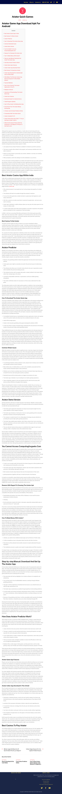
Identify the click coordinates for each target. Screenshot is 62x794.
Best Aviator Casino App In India (11, 33)
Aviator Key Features (9, 96)
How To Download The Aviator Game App (13, 41)
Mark (19, 20)
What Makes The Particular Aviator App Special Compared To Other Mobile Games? (13, 78)
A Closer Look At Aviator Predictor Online (13, 110)
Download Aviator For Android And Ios (12, 99)
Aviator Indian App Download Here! (12, 67)
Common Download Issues (10, 43)
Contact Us (38, 2)
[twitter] (51, 2)
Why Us (31, 2)
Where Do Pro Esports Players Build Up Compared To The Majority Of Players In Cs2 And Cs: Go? (13, 124)
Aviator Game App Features (10, 65)
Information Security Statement (46, 784)
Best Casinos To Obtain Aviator (11, 36)
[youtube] (57, 2)
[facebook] (54, 2)
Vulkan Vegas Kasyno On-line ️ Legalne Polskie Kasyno (33, 749)
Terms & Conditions (46, 779)
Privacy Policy (46, 781)
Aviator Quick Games (22, 16)
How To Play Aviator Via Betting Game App (14, 104)
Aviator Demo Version (9, 46)
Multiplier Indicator (8, 89)
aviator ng (24, 20)
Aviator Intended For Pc (9, 116)
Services (26, 2)
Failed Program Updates (9, 101)
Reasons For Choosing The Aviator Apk (13, 53)
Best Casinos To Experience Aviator (12, 70)
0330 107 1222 (45, 2)
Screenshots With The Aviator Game (12, 113)
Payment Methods (8, 82)
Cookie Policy (46, 782)
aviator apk (11, 186)
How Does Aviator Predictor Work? (12, 62)
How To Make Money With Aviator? (12, 55)
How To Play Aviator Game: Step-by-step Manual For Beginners (35, 763)
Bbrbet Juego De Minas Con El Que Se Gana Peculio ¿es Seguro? (12, 749)
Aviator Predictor (8, 38)
